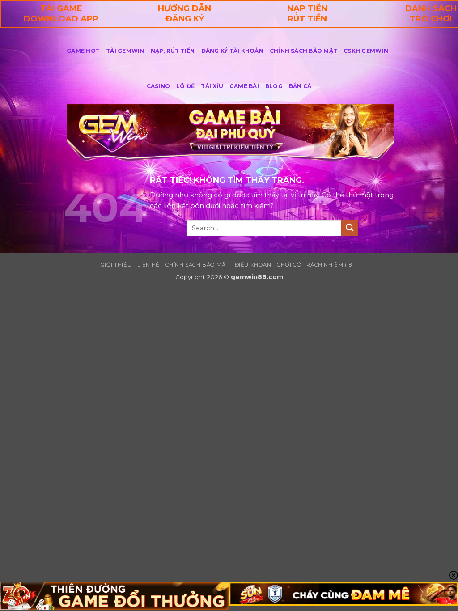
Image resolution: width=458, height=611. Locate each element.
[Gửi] (349, 228)
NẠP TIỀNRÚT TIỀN (307, 14)
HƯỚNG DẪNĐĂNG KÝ (184, 14)
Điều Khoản (253, 265)
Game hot (83, 50)
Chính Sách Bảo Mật (303, 50)
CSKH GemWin (366, 50)
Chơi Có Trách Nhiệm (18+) (317, 265)
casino (158, 86)
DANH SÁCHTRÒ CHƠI (431, 14)
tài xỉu (212, 86)
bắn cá (300, 86)
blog (274, 86)
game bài (244, 86)
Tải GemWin (125, 50)
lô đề (185, 86)
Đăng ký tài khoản (232, 50)
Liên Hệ (148, 265)
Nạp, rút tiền (173, 50)
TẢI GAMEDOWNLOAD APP (61, 14)
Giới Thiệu (116, 265)
